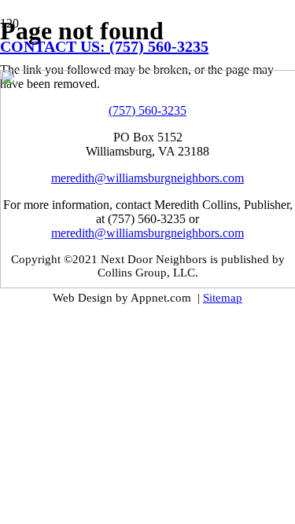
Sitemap (222, 297)
